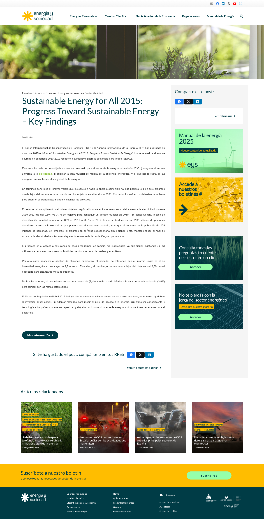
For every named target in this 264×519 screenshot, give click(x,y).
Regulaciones (73, 507)
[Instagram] (240, 3)
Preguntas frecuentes (123, 502)
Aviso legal (164, 506)
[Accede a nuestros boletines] (209, 204)
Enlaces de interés (122, 511)
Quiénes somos (121, 498)
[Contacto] (162, 495)
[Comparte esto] (131, 355)
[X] (229, 3)
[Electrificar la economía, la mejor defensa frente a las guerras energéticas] (217, 427)
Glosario (117, 507)
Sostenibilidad (94, 93)
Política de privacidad (169, 502)
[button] (99, 16)
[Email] (212, 3)
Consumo (51, 93)
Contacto (170, 495)
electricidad (45, 173)
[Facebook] (217, 3)
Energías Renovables (71, 93)
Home (116, 493)
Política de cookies (168, 511)
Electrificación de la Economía (81, 502)
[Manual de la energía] (209, 151)
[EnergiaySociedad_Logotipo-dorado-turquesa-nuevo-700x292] (37, 16)
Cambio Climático (33, 93)
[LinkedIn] (223, 3)
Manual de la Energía (77, 511)
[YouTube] (235, 3)
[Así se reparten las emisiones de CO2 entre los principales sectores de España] (160, 427)
